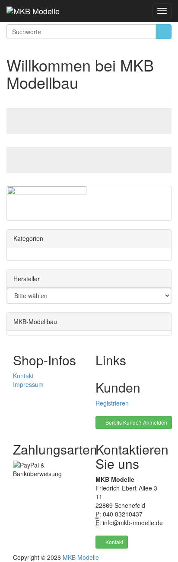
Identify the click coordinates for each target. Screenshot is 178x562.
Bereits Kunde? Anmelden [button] (135, 422)
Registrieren (112, 403)
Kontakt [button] (113, 542)
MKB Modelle (81, 557)
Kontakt (23, 375)
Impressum (28, 384)
